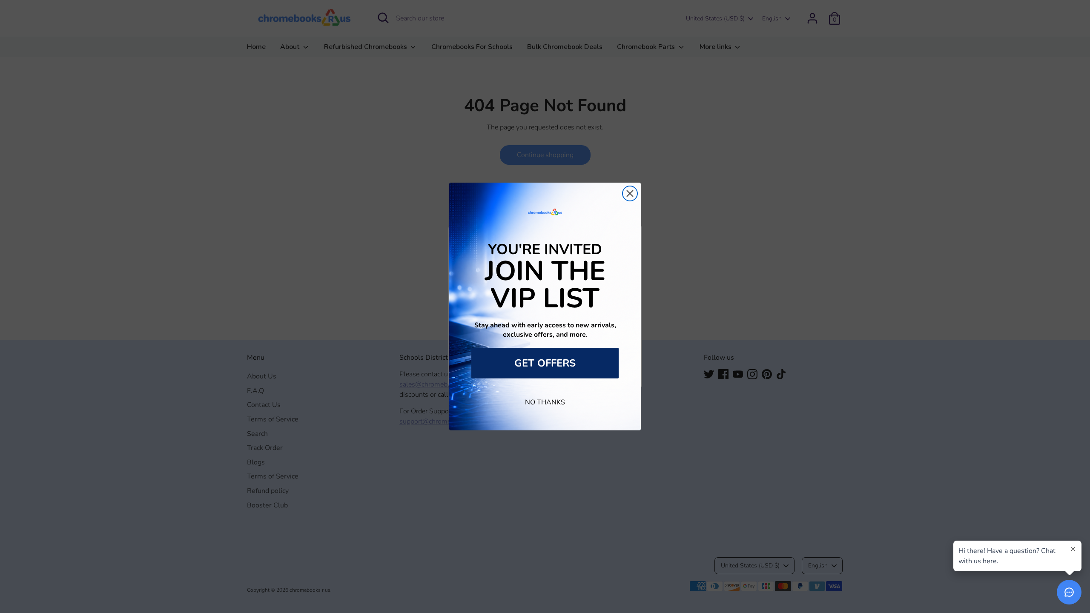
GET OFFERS (545, 363)
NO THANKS (545, 402)
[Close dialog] (629, 193)
